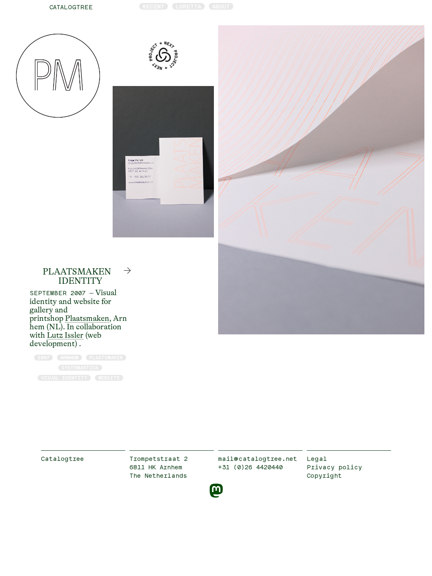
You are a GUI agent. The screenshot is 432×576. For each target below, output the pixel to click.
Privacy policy (334, 467)
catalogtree (71, 7)
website (109, 377)
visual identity (64, 377)
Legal (317, 458)
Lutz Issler (65, 335)
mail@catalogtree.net (257, 458)
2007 (43, 357)
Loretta (188, 6)
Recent (154, 6)
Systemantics (80, 367)
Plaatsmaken (87, 318)
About (221, 6)
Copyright (324, 475)
